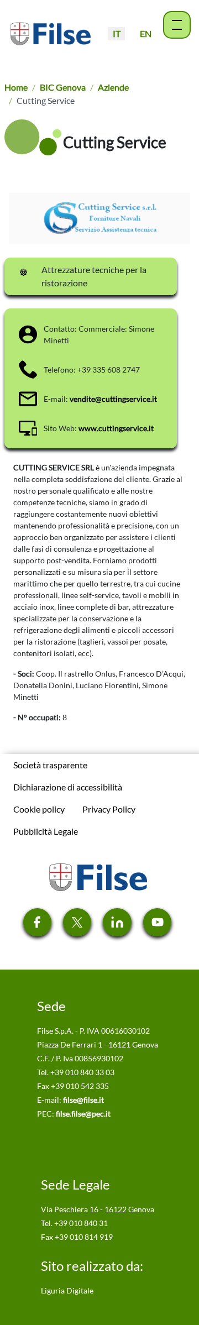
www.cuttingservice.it (116, 428)
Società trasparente (50, 765)
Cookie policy (39, 809)
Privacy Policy (108, 809)
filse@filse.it (83, 1099)
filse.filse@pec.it (83, 1113)
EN (145, 33)
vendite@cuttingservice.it (113, 399)
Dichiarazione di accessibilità (67, 787)
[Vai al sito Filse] (97, 876)
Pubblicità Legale (45, 831)
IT (117, 33)
